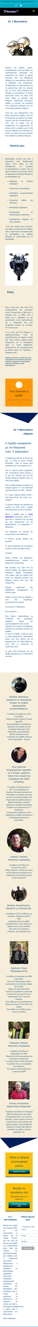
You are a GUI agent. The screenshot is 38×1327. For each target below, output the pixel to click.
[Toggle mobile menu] (34, 11)
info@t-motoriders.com (27, 1)
